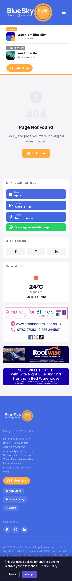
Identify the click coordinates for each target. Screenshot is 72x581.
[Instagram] (36, 251)
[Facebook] (15, 251)
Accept (29, 574)
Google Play (16, 499)
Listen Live (21, 68)
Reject (12, 574)
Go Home (38, 153)
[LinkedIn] (56, 251)
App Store (15, 490)
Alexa (12, 507)
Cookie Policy (49, 566)
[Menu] (64, 12)
